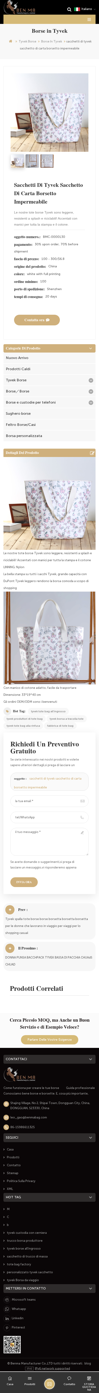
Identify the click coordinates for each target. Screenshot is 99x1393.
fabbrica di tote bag (60, 725)
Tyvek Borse (27, 41)
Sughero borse (18, 413)
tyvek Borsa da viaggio (23, 1280)
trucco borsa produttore (25, 1240)
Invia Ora (24, 882)
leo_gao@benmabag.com (28, 1117)
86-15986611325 (22, 1127)
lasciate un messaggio (49, 1384)
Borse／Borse (17, 391)
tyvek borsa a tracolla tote (67, 718)
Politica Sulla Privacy (21, 1181)
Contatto (14, 1165)
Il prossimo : (28, 948)
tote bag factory (19, 1264)
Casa (10, 1149)
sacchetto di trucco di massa (27, 1256)
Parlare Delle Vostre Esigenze (49, 1040)
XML (10, 1189)
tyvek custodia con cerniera (27, 1232)
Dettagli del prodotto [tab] (22, 453)
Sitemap (12, 1173)
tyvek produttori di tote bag (25, 718)
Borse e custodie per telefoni (31, 402)
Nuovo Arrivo (17, 358)
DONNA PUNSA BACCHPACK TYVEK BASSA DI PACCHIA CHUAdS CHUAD (48, 961)
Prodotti (13, 1157)
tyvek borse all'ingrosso (24, 1248)
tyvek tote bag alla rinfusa (23, 725)
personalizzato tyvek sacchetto (30, 1272)
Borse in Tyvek (51, 41)
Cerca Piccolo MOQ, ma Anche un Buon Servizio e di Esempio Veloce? (50, 1023)
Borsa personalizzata (24, 436)
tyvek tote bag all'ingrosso (48, 711)
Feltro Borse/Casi (21, 424)
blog (87, 1363)
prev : (23, 910)
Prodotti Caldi (18, 369)
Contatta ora (34, 320)
